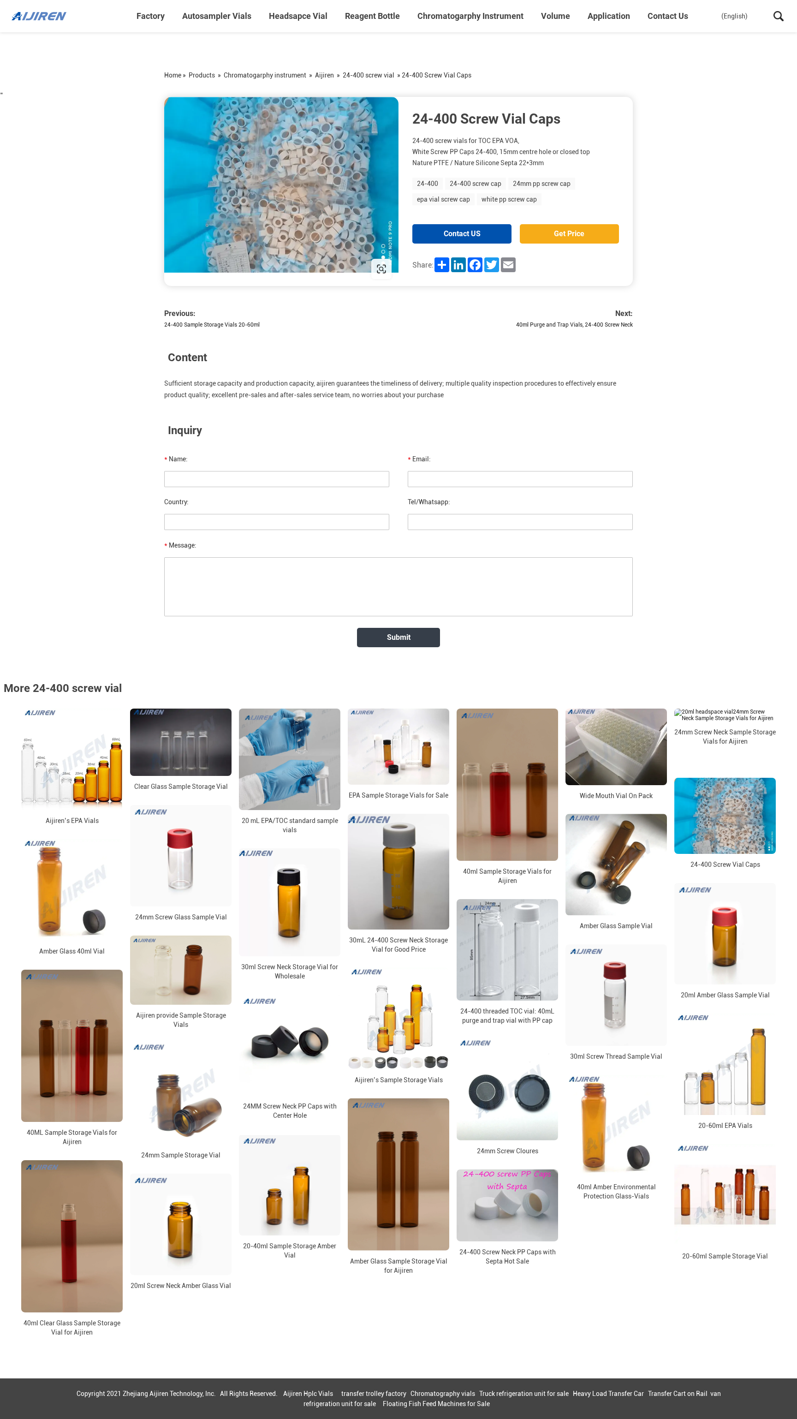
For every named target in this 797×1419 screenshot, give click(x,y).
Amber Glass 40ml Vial (72, 951)
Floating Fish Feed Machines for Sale (436, 1403)
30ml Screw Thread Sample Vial (616, 1057)
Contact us (668, 16)
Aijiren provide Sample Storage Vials (181, 1020)
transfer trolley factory (373, 1393)
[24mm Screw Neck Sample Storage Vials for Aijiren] (725, 715)
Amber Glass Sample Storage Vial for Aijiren (398, 1266)
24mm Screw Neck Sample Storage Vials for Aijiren (725, 736)
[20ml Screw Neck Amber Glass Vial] (181, 1224)
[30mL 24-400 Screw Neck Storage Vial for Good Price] (398, 872)
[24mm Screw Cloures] (507, 1089)
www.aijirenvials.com (223, 268)
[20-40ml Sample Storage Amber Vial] (289, 1185)
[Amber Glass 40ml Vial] (72, 890)
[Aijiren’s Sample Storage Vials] (398, 1018)
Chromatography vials (442, 1393)
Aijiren (324, 75)
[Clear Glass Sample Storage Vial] (181, 742)
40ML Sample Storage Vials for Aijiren (72, 1137)
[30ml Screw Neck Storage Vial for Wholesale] (289, 902)
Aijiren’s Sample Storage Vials (399, 1080)
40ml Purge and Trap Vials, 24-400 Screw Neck (574, 325)
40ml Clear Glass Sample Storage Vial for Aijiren (72, 1327)
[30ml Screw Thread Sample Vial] (616, 995)
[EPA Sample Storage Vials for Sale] (398, 747)
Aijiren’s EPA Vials (72, 820)
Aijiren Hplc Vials (308, 1393)
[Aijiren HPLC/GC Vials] (58, 16)
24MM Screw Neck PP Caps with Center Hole (290, 1111)
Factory (151, 16)
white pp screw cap (509, 199)
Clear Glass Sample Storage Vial (181, 786)
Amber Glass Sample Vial (616, 926)
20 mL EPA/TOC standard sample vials (290, 825)
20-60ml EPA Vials (725, 1125)
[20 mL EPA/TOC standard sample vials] (289, 759)
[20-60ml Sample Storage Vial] (725, 1195)
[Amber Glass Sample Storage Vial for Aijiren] (398, 1174)
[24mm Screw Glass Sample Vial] (181, 855)
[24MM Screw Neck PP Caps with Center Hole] (289, 1045)
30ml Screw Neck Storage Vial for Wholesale (289, 971)
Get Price (569, 233)
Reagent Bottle (372, 16)
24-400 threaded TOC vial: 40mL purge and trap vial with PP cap (507, 1016)
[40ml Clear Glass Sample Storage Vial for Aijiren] (72, 1236)
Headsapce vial (298, 16)
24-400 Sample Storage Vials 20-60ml (212, 325)
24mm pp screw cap (542, 183)
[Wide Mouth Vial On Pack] (616, 747)
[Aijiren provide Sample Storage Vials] (181, 970)
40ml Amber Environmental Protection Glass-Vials (616, 1192)
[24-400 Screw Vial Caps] (725, 816)
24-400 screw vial (368, 75)
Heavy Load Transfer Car (608, 1393)
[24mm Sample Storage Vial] (181, 1094)
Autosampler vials (216, 16)
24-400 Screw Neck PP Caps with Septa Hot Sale (507, 1256)
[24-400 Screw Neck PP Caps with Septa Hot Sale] (507, 1205)
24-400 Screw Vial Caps (725, 864)
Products (202, 75)
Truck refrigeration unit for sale (524, 1393)
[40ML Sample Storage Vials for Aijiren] (72, 1046)
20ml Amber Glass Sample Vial (725, 995)
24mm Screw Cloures (507, 1151)
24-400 (427, 183)
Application (609, 16)
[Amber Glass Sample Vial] (616, 865)
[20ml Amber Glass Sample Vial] (725, 933)
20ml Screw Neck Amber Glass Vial (181, 1285)
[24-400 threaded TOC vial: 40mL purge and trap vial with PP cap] (507, 950)
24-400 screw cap (475, 183)
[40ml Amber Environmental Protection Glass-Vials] (616, 1126)
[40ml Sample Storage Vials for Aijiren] (507, 785)
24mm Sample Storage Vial (180, 1155)
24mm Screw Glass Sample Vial (181, 917)
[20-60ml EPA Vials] (725, 1064)
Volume (555, 16)
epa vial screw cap (443, 199)
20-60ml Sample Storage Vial (725, 1256)
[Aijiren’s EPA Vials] (72, 759)
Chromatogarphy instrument (470, 16)
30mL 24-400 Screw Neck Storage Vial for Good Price (398, 944)
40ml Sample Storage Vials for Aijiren (507, 876)
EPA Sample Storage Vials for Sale (398, 795)
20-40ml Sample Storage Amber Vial (289, 1251)
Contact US (462, 233)
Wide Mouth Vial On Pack (616, 795)
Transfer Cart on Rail (678, 1393)
